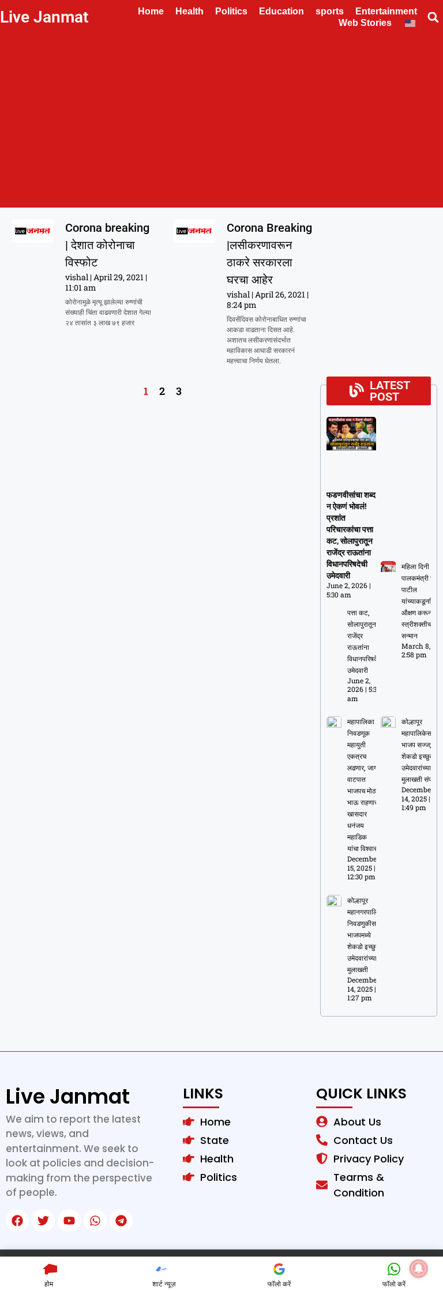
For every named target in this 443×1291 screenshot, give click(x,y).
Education (281, 11)
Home (151, 11)
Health (189, 11)
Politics (231, 11)
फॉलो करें (279, 1283)
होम (48, 1283)
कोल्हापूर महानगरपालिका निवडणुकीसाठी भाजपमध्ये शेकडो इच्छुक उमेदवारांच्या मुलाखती (366, 935)
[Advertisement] (221, 121)
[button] (433, 17)
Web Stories (365, 23)
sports (330, 11)
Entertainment (386, 11)
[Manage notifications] (419, 1268)
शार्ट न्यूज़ (163, 1283)
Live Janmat (44, 17)
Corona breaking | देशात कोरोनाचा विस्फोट (107, 245)
